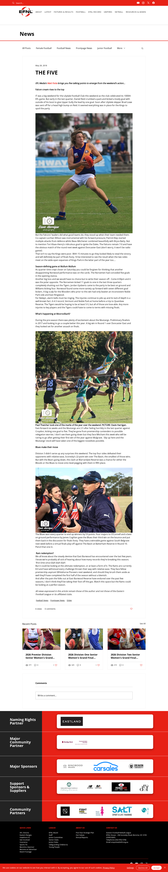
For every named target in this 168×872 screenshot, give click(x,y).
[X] (148, 2)
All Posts (26, 48)
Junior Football (104, 48)
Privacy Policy (109, 867)
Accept (156, 868)
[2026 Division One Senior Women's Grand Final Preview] (84, 639)
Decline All (143, 868)
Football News (64, 48)
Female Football (44, 48)
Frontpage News (84, 48)
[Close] (164, 868)
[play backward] (64, 721)
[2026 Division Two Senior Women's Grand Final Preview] (127, 639)
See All (143, 623)
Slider (69, 600)
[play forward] (145, 721)
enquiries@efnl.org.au (119, 842)
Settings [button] (130, 867)
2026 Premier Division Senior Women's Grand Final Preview (39, 656)
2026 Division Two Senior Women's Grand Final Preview (125, 656)
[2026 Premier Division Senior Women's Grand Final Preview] (41, 639)
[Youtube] (138, 2)
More (119, 48)
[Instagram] (143, 2)
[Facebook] (153, 2)
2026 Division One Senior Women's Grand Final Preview (83, 656)
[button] (38, 11)
